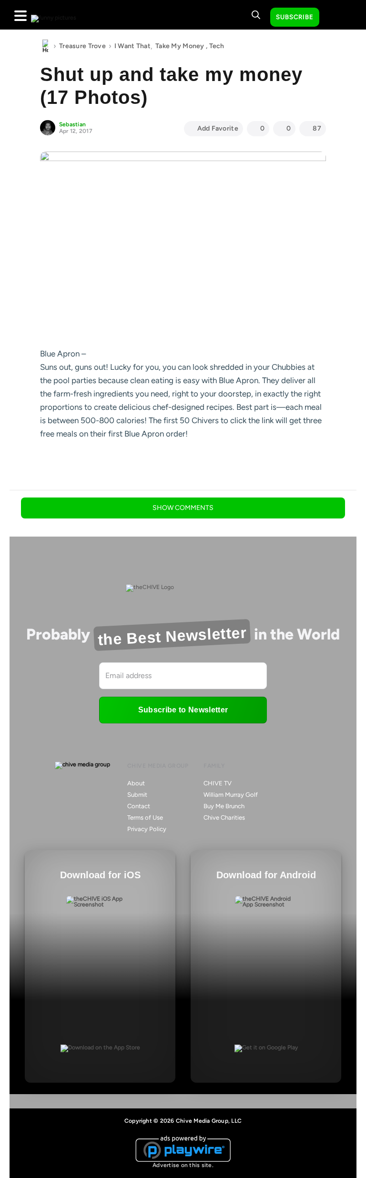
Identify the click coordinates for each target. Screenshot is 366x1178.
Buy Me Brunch (223, 806)
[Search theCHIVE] (255, 14)
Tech (216, 46)
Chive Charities (224, 817)
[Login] (335, 17)
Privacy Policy (146, 829)
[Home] (45, 46)
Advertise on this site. (183, 1165)
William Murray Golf (230, 794)
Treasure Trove (82, 46)
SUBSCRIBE (295, 16)
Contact (138, 806)
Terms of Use (145, 817)
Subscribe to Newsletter (183, 710)
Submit (137, 794)
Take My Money (179, 46)
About (136, 783)
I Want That (132, 46)
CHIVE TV (217, 783)
